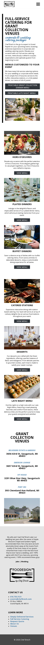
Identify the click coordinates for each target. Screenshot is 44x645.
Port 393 (22, 487)
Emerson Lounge (22, 462)
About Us (14, 623)
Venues (13, 626)
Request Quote (17, 621)
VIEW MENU (22, 173)
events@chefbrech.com (21, 599)
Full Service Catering (19, 619)
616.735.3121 (15, 596)
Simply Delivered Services (21, 616)
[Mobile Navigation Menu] (38, 4)
